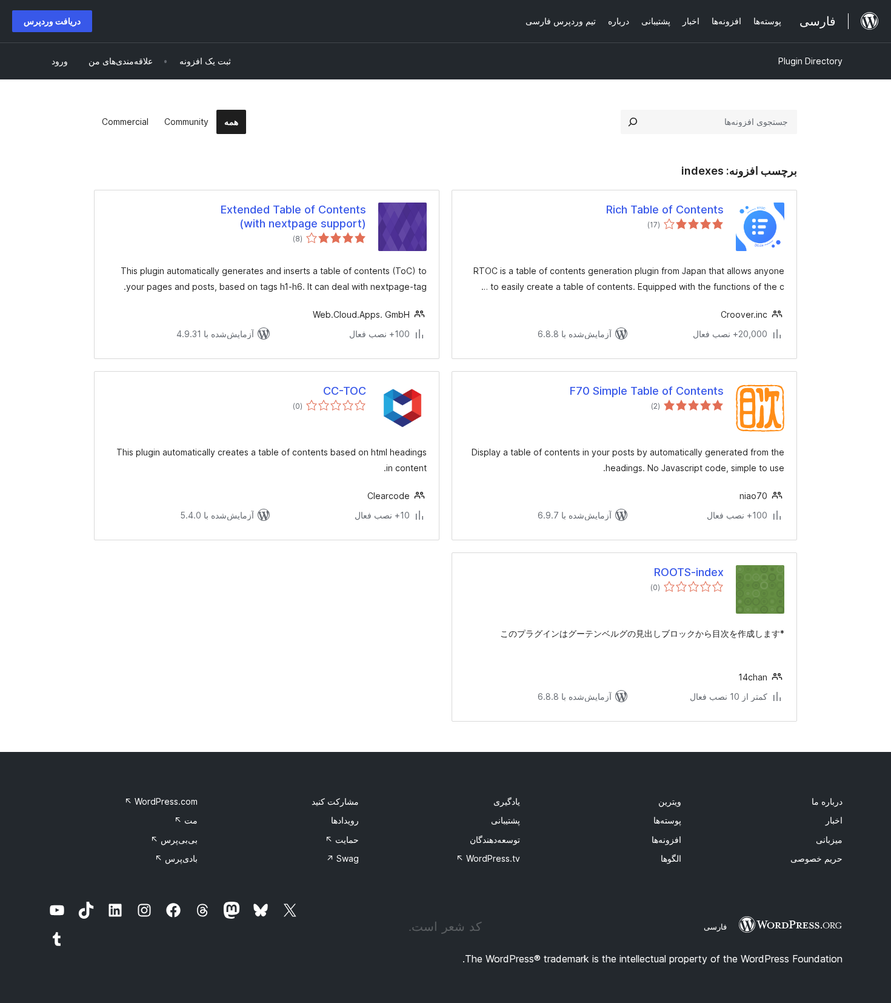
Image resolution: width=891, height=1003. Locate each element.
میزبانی (829, 839)
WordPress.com (161, 801)
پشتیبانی (505, 820)
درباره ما (827, 801)
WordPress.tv (488, 858)
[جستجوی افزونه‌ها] (633, 122)
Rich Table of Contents (665, 209)
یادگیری (506, 801)
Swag (342, 858)
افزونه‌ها (666, 839)
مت (186, 820)
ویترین (669, 801)
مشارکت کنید (335, 801)
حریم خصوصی (816, 858)
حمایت (342, 839)
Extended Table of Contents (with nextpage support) (293, 216)
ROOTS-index (689, 572)
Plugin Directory (810, 61)
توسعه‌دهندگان (495, 839)
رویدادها (345, 820)
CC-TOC (344, 390)
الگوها (671, 858)
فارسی (715, 926)
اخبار (834, 820)
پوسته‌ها (667, 820)
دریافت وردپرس (52, 21)
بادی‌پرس (176, 858)
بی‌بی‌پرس (174, 839)
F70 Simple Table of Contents (647, 390)
